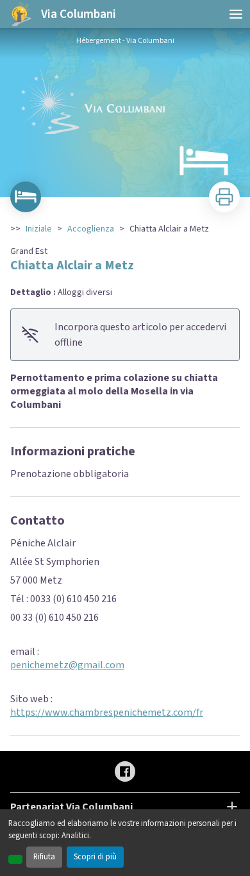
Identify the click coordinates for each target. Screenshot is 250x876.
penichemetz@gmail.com (67, 665)
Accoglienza (90, 229)
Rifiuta (44, 857)
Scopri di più (95, 857)
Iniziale (39, 229)
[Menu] (236, 14)
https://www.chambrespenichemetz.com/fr (106, 712)
